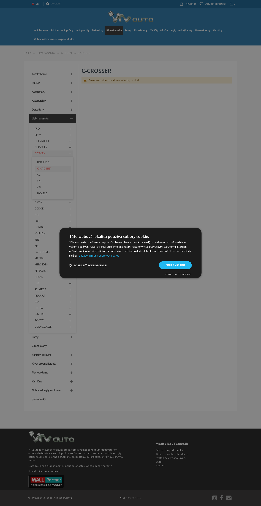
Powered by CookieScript (178, 274)
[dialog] (130, 253)
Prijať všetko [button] (175, 265)
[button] (88, 265)
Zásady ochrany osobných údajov (99, 255)
